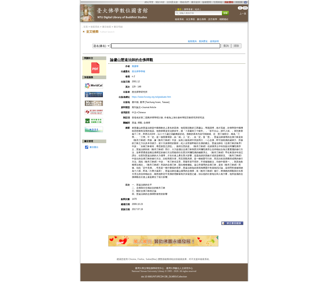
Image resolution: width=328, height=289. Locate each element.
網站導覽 (149, 2)
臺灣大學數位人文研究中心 (179, 268)
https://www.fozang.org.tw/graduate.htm (151, 97)
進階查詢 (192, 41)
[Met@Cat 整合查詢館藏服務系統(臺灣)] (94, 102)
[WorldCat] (94, 85)
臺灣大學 (139, 268)
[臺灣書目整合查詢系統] (94, 93)
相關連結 (223, 19)
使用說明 (214, 41)
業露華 (135, 66)
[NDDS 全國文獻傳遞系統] (94, 131)
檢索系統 (179, 19)
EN (245, 8)
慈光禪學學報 (138, 71)
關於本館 (160, 2)
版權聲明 (206, 2)
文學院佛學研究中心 (154, 268)
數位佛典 (201, 19)
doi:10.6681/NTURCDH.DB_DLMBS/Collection (164, 276)
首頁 (85, 26)
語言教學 (212, 19)
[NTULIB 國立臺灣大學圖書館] (94, 111)
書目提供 (195, 2)
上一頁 (243, 13)
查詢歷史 (203, 41)
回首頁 (239, 2)
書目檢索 (106, 26)
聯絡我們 (184, 2)
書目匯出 (94, 147)
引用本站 (217, 2)
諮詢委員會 (172, 2)
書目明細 (118, 26)
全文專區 (190, 19)
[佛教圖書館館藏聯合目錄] (94, 119)
